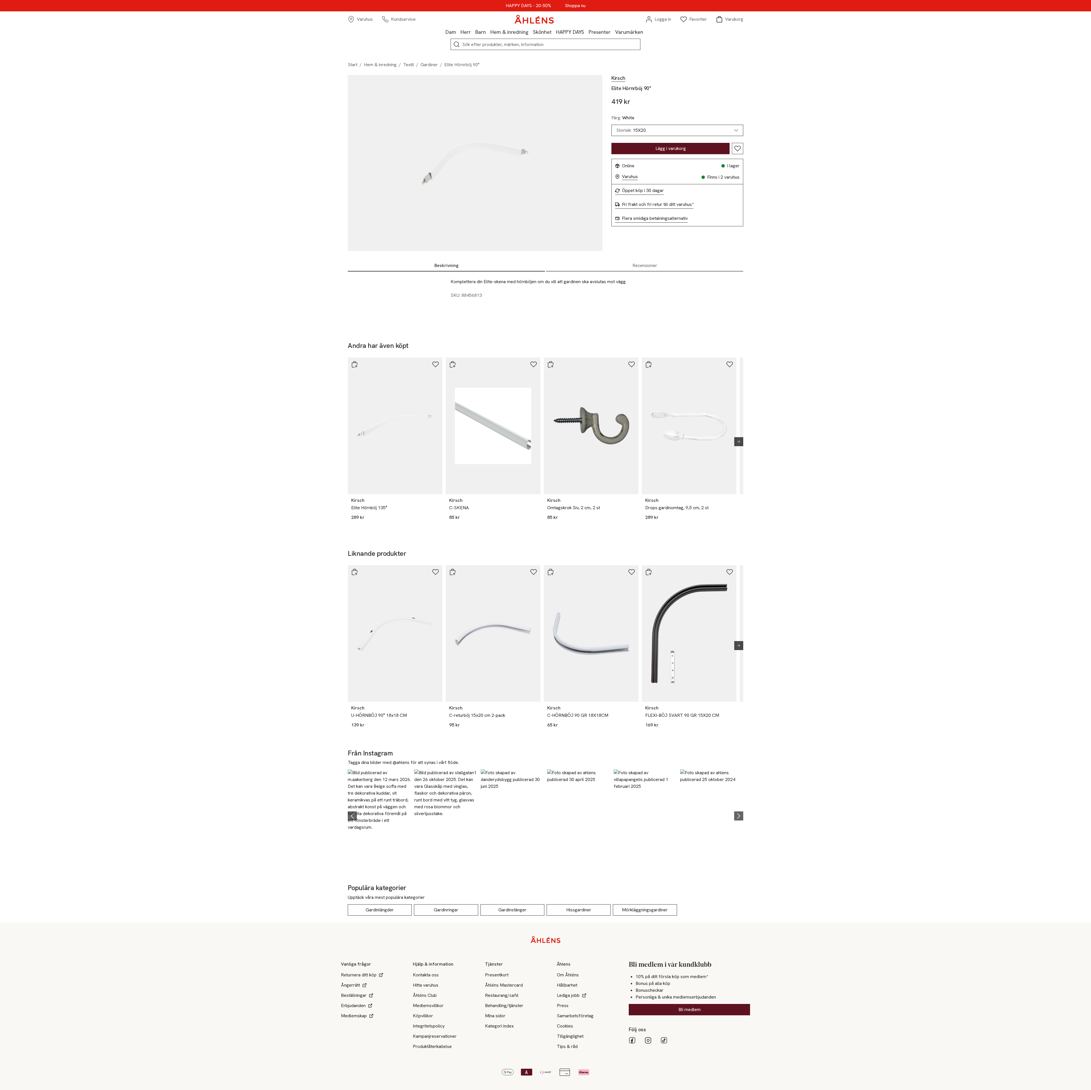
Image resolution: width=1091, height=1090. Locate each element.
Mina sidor (495, 1016)
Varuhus (630, 176)
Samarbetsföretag (575, 1016)
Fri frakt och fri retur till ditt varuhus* (658, 204)
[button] (379, 815)
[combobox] (677, 130)
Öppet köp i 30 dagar (643, 190)
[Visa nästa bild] (736, 441)
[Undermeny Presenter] (613, 31)
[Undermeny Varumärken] (645, 31)
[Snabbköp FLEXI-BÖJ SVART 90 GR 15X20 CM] (648, 572)
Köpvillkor (423, 1016)
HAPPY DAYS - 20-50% (528, 6)
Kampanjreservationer (435, 1036)
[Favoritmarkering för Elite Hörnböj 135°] (435, 364)
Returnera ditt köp (358, 975)
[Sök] (456, 44)
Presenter (600, 32)
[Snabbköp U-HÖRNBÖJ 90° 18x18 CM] (354, 572)
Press (563, 1005)
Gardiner (429, 65)
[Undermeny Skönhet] (554, 31)
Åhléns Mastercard (504, 985)
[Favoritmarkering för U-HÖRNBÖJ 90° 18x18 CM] (435, 572)
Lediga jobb (568, 995)
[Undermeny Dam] (458, 31)
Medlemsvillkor (428, 1005)
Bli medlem (689, 1009)
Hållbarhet (567, 985)
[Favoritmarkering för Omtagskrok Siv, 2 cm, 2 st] (631, 364)
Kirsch (618, 78)
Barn (480, 32)
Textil (408, 65)
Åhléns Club (425, 995)
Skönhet (542, 32)
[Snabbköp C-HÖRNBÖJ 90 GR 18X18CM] (550, 572)
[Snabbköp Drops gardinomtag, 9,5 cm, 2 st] (648, 364)
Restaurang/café (502, 995)
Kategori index (499, 1026)
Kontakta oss (426, 975)
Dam (450, 32)
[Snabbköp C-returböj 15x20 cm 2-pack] (452, 572)
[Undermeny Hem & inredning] (531, 31)
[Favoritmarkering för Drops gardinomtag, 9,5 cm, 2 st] (729, 364)
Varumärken (629, 32)
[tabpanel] (545, 298)
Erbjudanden (353, 1005)
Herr (466, 32)
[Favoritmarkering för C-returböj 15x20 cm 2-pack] (533, 572)
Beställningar (354, 995)
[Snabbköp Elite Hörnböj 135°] (354, 364)
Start (352, 65)
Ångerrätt (350, 985)
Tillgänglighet (570, 1036)
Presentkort (497, 975)
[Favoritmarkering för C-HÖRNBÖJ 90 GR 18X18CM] (631, 572)
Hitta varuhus (425, 985)
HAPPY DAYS (570, 32)
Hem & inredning (509, 32)
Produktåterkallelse (432, 1046)
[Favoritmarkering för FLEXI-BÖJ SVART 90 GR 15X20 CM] (729, 572)
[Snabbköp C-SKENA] (452, 364)
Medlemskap (354, 1016)
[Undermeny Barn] (488, 31)
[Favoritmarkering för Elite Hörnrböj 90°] (737, 148)
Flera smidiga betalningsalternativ (655, 218)
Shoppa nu (575, 6)
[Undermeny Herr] (473, 31)
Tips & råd (567, 1046)
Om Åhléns (568, 975)
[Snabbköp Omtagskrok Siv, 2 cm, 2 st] (550, 364)
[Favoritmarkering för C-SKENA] (533, 364)
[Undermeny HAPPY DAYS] (586, 31)
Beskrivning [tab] (446, 265)
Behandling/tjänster (504, 1005)
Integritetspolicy (429, 1026)
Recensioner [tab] (644, 265)
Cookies (565, 1026)
